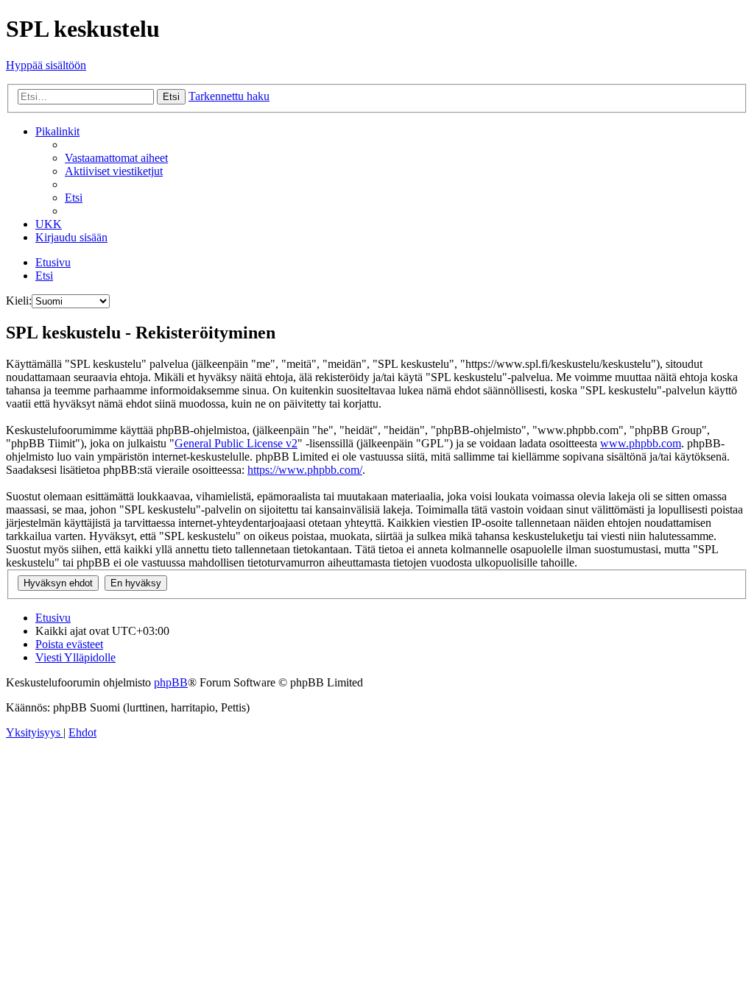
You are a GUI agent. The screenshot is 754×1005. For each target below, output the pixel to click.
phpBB (171, 682)
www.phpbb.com (640, 443)
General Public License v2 (236, 443)
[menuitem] (116, 158)
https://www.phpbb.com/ (304, 470)
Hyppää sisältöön (46, 65)
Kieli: (19, 300)
